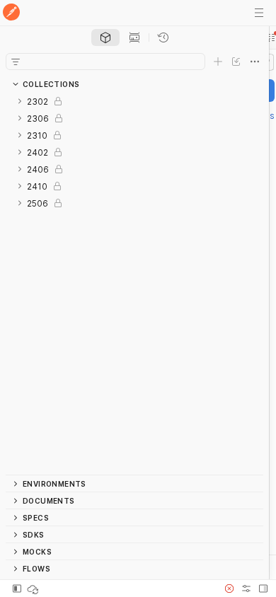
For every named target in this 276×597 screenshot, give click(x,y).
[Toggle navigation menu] (259, 12)
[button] (229, 588)
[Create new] (217, 61)
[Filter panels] (15, 61)
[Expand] (19, 101)
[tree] (134, 284)
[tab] (105, 37)
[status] (33, 588)
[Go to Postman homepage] (11, 13)
